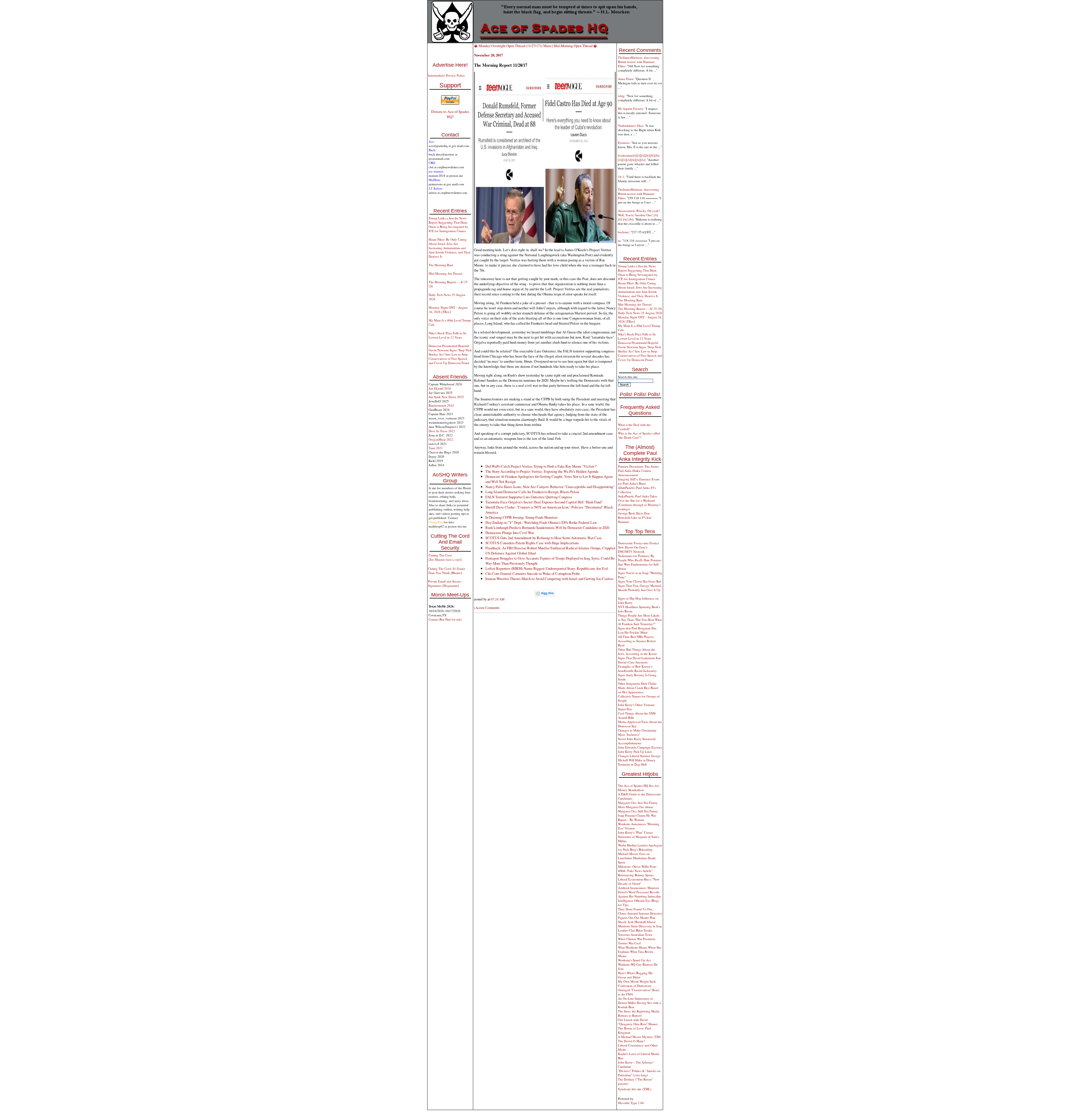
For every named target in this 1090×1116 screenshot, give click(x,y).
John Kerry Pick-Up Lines (635, 751)
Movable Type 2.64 (631, 1103)
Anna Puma (625, 79)
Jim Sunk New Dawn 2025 (446, 397)
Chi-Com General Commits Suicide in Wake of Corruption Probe (532, 573)
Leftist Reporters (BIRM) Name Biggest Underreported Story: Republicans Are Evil (546, 568)
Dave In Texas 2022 (442, 431)
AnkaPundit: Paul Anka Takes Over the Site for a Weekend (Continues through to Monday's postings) (639, 502)
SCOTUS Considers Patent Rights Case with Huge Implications (532, 542)
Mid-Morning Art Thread (445, 273)
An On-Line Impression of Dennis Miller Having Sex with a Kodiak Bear (639, 1002)
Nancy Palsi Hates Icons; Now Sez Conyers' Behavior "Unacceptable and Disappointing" (550, 486)
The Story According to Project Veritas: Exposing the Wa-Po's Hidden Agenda (541, 471)
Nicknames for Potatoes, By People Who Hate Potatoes (639, 558)
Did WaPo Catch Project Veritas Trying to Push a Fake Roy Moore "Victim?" (541, 466)
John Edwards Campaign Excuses (640, 747)
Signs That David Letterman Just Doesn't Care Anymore (639, 660)
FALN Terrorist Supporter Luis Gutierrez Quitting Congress (528, 496)
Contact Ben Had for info (445, 619)
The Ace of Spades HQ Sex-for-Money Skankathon (639, 787)
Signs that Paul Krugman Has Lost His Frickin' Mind (637, 630)
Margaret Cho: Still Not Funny (638, 811)
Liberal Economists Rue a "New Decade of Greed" (638, 881)
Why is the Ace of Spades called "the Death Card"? (639, 435)
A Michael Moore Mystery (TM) (639, 1037)
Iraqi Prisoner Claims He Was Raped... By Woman (637, 817)
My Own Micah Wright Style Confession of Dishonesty (637, 983)
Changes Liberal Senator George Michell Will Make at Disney (639, 758)
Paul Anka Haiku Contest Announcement (634, 472)
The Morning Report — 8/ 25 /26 (640, 308)
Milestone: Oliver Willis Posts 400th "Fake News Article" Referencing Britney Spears (637, 870)
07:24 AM (497, 599)
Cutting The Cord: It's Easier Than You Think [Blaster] (446, 570)
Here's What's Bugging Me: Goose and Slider (635, 975)
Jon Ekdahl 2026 (440, 388)
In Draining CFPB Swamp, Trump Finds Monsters (521, 517)
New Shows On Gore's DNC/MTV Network (632, 549)
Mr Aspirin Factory (630, 108)
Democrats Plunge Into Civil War (509, 532)
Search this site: (628, 377)
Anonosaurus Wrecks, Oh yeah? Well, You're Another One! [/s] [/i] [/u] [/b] (639, 215)
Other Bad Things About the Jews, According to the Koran (637, 651)
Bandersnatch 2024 (441, 405)
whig (621, 96)
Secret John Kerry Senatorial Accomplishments (636, 741)
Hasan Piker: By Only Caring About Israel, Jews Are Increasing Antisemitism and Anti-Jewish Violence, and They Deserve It (450, 247)
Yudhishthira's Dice (630, 125)
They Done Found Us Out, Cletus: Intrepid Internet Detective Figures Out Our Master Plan (640, 913)
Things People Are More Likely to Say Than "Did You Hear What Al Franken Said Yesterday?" (640, 619)
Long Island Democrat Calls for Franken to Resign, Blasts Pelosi (532, 491)
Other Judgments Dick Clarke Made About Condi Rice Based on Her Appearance (638, 687)
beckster (623, 232)
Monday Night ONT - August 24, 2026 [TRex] (448, 309)
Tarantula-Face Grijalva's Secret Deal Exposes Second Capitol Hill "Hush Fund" (544, 502)
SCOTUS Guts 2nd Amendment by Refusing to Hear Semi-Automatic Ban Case (543, 537)
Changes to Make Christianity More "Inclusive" (637, 732)
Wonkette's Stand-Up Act (634, 960)
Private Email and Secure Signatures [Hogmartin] (444, 583)
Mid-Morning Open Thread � (575, 45)
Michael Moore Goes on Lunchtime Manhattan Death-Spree (637, 858)
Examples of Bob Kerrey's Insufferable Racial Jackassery (637, 668)
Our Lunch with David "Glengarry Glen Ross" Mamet (637, 1022)
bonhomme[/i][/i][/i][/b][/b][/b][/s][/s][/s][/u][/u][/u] (638, 157)
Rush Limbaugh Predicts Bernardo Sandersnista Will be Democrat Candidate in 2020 (547, 527)
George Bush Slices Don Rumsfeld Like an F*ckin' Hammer (635, 517)
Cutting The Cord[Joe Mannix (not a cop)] (445, 557)
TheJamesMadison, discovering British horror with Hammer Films (638, 61)
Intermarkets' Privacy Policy (446, 75)
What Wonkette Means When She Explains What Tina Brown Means (639, 951)
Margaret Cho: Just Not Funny (638, 802)
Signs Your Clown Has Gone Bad (639, 581)
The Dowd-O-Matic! (631, 1041)
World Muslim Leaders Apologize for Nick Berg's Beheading (640, 847)
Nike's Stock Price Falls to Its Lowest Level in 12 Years (447, 335)
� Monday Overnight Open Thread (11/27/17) (507, 45)
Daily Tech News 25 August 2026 (640, 313)
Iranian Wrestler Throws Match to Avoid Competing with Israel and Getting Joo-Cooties (549, 578)
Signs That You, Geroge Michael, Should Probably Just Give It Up (640, 587)
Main (547, 45)
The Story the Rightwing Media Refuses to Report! (638, 1013)
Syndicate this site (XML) (634, 1089)
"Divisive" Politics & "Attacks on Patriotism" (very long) (639, 1073)
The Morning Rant (441, 265)
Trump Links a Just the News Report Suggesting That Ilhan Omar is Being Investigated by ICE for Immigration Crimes (448, 224)
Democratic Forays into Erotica (638, 543)
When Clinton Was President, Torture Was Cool (637, 941)
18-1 (621, 177)
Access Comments (487, 608)
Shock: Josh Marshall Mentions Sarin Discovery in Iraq (640, 924)
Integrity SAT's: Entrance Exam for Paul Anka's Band (638, 481)
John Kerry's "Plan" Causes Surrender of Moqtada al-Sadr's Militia (638, 836)
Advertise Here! (450, 65)
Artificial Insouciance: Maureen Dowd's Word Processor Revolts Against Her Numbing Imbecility (639, 892)
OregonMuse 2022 (441, 439)
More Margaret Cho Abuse (635, 807)
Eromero (624, 142)
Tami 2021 (436, 448)
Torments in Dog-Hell (632, 764)
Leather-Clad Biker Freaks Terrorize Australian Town (635, 932)
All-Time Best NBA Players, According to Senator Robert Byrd (637, 640)
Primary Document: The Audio (638, 466)
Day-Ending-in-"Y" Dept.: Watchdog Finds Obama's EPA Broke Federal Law (541, 522)
